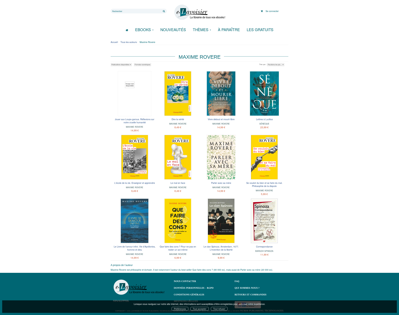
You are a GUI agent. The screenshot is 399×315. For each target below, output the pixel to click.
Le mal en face (178, 182)
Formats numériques (142, 64)
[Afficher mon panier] (262, 11)
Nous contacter (185, 281)
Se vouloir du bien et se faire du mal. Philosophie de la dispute (264, 184)
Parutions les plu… (275, 64)
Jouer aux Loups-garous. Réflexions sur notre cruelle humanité (134, 121)
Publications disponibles (120, 64)
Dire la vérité (178, 119)
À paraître (229, 29)
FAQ (237, 281)
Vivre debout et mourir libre (221, 119)
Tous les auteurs (128, 42)
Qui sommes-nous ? (247, 288)
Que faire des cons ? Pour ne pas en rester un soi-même (178, 248)
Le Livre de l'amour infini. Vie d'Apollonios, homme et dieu (134, 248)
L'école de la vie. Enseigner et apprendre (134, 182)
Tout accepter (199, 308)
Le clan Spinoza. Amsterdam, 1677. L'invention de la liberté (221, 248)
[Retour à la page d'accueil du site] (199, 12)
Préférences (180, 308)
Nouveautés (173, 29)
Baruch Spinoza (264, 250)
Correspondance (264, 246)
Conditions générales (189, 295)
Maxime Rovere (134, 126)
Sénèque (264, 123)
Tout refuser (219, 308)
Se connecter (272, 11)
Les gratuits (260, 29)
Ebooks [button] (143, 29)
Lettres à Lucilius (264, 119)
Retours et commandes (250, 295)
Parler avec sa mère (221, 182)
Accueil (114, 42)
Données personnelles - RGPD (194, 288)
